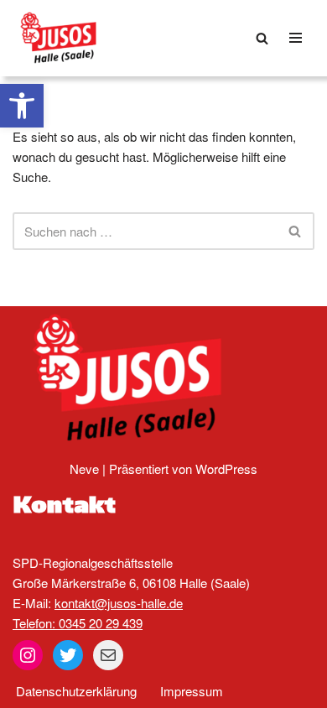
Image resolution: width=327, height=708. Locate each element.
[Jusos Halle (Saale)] (63, 38)
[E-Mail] (108, 655)
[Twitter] (68, 655)
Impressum (191, 691)
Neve (84, 468)
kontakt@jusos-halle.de (118, 603)
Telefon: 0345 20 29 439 (78, 623)
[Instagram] (28, 655)
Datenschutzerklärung (76, 691)
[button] (22, 106)
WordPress (226, 468)
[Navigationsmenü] (295, 37)
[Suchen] (262, 38)
